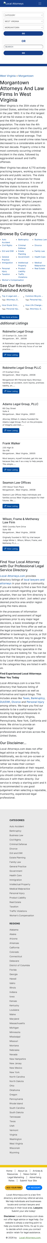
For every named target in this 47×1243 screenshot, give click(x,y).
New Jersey (16, 1063)
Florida (13, 970)
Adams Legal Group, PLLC (20, 404)
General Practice (18, 866)
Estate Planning (17, 857)
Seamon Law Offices (17, 482)
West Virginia (8, 75)
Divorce (38, 245)
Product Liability (18, 897)
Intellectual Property (20, 884)
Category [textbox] (10, 15)
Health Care (40, 257)
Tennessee (15, 1117)
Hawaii (13, 978)
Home (9, 1171)
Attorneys (10, 299)
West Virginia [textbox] (12, 21)
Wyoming (14, 1152)
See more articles (10, 317)
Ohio (12, 1085)
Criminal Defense (18, 844)
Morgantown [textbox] (12, 27)
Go (23, 33)
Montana (14, 1045)
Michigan (14, 1027)
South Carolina (17, 1108)
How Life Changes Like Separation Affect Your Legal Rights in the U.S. (34, 305)
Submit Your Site (28, 1180)
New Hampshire (18, 1059)
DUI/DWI (5, 701)
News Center (30, 1174)
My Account (34, 1187)
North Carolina (17, 1076)
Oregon (13, 1094)
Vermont (14, 1130)
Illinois (13, 987)
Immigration (7, 262)
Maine (13, 1014)
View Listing (12, 355)
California (14, 947)
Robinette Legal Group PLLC (22, 367)
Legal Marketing (16, 1177)
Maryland (14, 1019)
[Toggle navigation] (40, 3)
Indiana (13, 992)
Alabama (14, 929)
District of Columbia (20, 965)
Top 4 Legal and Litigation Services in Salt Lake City (11, 296)
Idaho (12, 983)
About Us (22, 1171)
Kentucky (14, 1005)
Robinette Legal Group (18, 331)
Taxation (6, 274)
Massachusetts (17, 1023)
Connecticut (16, 956)
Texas (13, 1121)
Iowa (12, 996)
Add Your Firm (13, 1187)
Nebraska (14, 1050)
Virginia (13, 1134)
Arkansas (14, 943)
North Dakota (17, 1081)
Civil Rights (7, 245)
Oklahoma (15, 1090)
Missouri (14, 1041)
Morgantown (26, 75)
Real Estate (40, 268)
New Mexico (16, 1068)
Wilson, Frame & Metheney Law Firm (21, 520)
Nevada (13, 1054)
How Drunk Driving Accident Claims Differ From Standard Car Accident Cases (11, 305)
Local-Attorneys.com (12, 575)
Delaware (14, 961)
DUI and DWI (8, 251)
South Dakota (17, 1112)
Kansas (13, 1001)
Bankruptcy (23, 239)
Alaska (13, 934)
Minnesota (15, 1032)
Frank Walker (11, 443)
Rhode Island (16, 1103)
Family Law (40, 251)
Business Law (41, 239)
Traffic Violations (18, 911)
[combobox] (23, 15)
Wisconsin (15, 1148)
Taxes (26, 698)
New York (15, 1072)
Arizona (13, 938)
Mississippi (15, 1036)
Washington (16, 1139)
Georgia (13, 974)
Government (23, 257)
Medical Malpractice (20, 889)
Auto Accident (17, 826)
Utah (12, 1126)
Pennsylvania (16, 1099)
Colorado (14, 952)
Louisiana (14, 1010)
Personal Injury (36, 299)
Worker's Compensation (13, 280)
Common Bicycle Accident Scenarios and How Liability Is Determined (34, 296)
